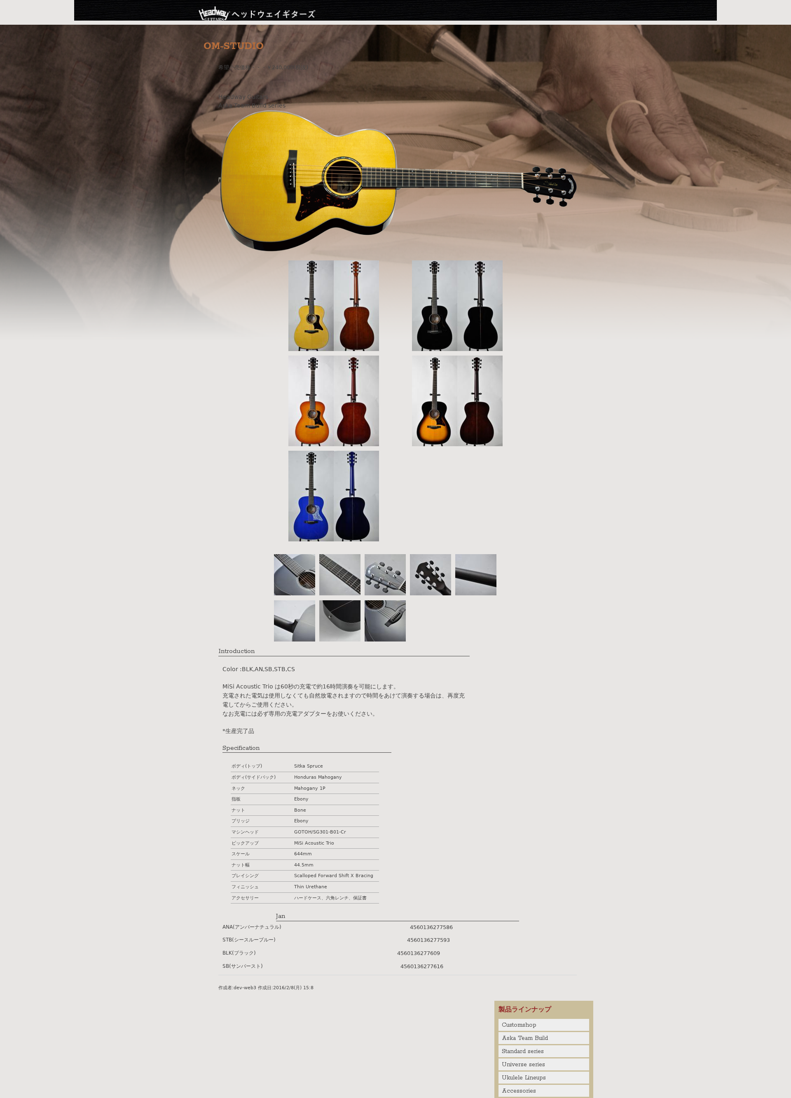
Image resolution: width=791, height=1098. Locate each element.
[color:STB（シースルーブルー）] (333, 539)
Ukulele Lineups (524, 1078)
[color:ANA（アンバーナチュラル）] (333, 349)
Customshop (519, 1025)
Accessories (519, 1091)
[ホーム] (257, 12)
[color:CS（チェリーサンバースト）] (333, 444)
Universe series (523, 1064)
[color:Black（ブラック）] (457, 349)
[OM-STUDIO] (397, 249)
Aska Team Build (525, 1038)
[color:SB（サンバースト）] (457, 444)
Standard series (523, 1051)
